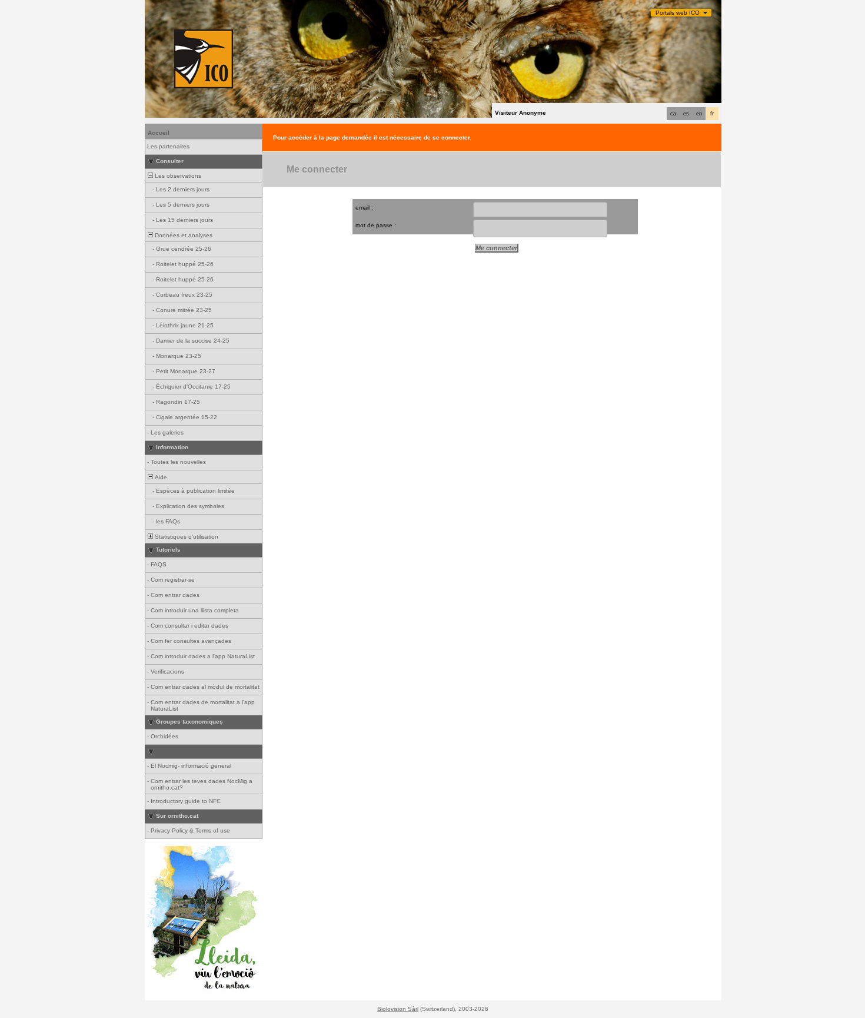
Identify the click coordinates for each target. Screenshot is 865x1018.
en (699, 114)
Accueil (158, 133)
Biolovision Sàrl (397, 1009)
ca (673, 114)
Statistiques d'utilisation (185, 536)
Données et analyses (182, 235)
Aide (160, 477)
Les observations (177, 176)
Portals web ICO (678, 12)
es (686, 114)
